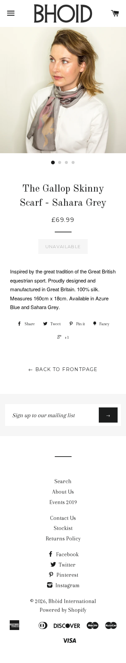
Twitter (66, 565)
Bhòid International (72, 601)
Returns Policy (63, 538)
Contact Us (63, 518)
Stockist (63, 528)
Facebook (67, 554)
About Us (63, 492)
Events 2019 (63, 502)
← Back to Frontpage (63, 369)
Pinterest (66, 575)
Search (63, 481)
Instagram (67, 585)
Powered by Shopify (63, 610)
